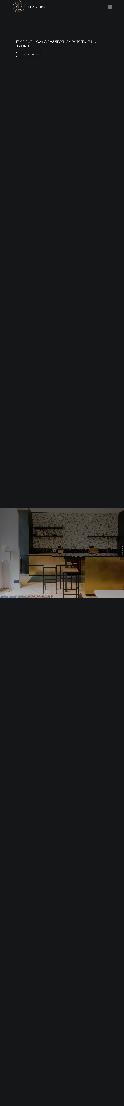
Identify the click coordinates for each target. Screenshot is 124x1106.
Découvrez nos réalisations (28, 54)
